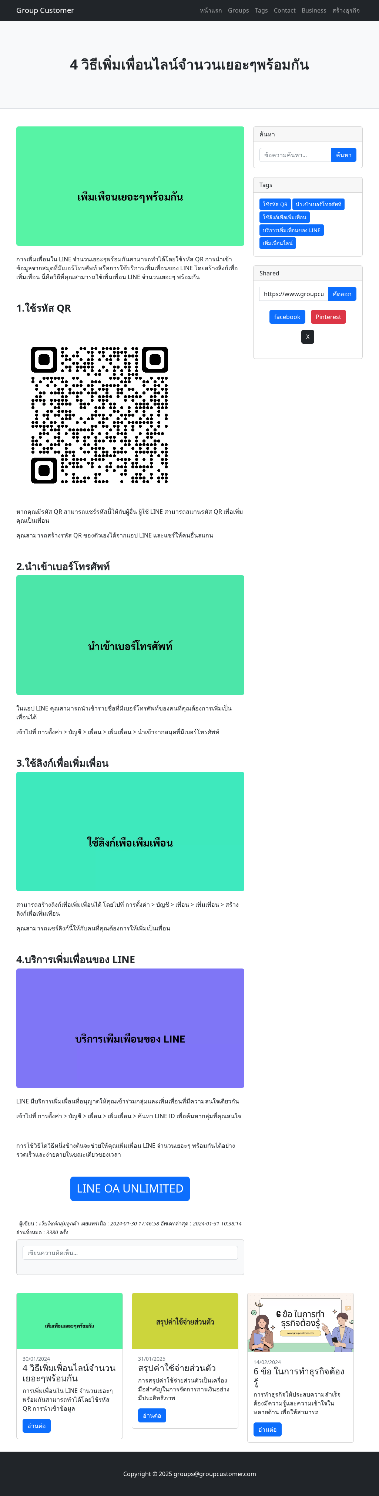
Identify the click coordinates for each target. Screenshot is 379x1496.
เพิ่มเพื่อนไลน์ (278, 243)
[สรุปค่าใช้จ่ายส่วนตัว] (185, 1321)
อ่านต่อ (36, 1426)
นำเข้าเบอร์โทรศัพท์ (318, 204)
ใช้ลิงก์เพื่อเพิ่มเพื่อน (284, 217)
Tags (261, 10)
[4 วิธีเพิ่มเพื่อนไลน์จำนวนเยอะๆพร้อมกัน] (70, 1321)
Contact (285, 10)
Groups (238, 10)
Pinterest (328, 317)
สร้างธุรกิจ (346, 10)
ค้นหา (344, 155)
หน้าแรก (211, 10)
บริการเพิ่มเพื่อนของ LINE (292, 230)
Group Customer (45, 10)
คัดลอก (342, 294)
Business (314, 10)
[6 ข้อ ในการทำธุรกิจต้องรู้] (300, 1322)
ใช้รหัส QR (275, 204)
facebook (287, 317)
